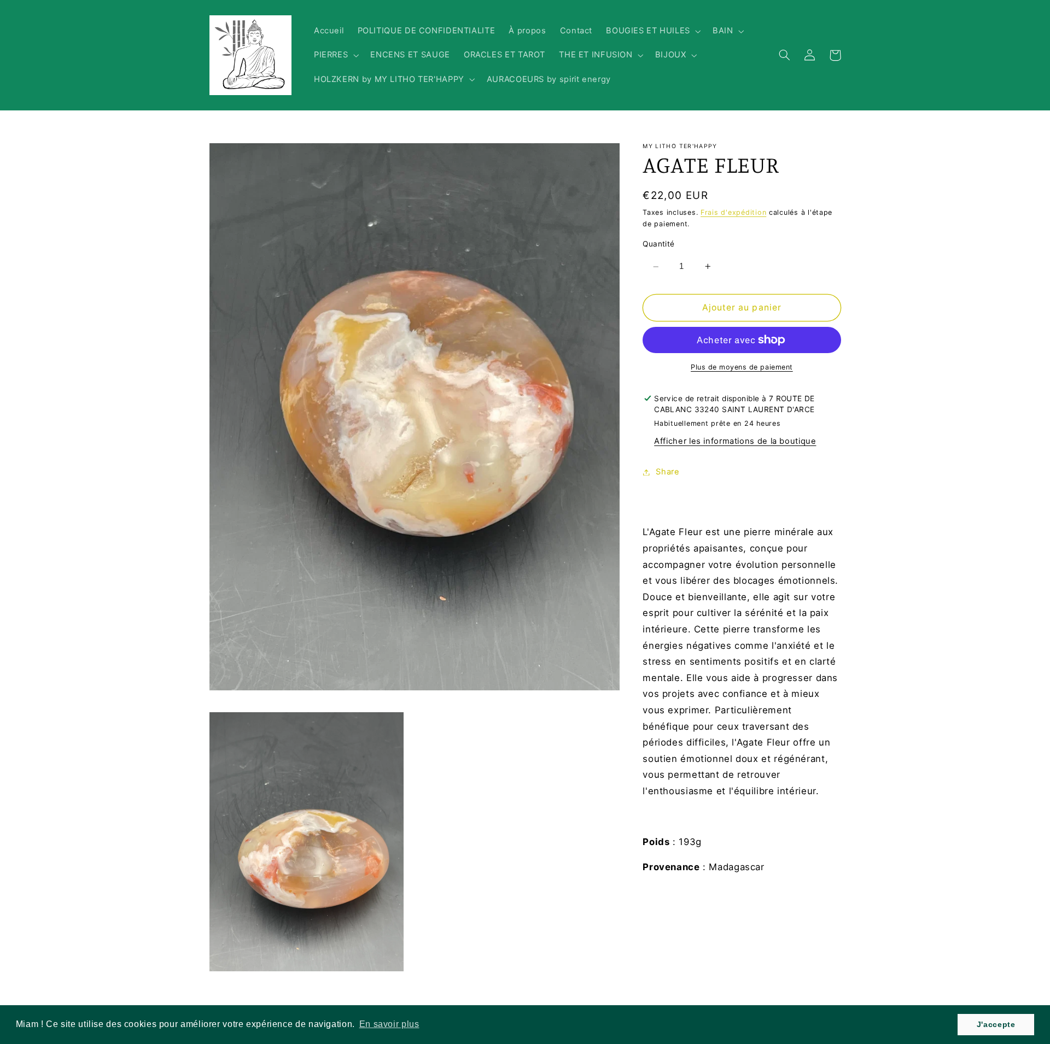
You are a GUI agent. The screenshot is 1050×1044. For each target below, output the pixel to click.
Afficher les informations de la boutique (735, 442)
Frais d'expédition (733, 212)
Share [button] (667, 472)
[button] (652, 31)
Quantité (658, 244)
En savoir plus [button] (389, 1024)
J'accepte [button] (996, 1024)
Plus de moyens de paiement (742, 367)
